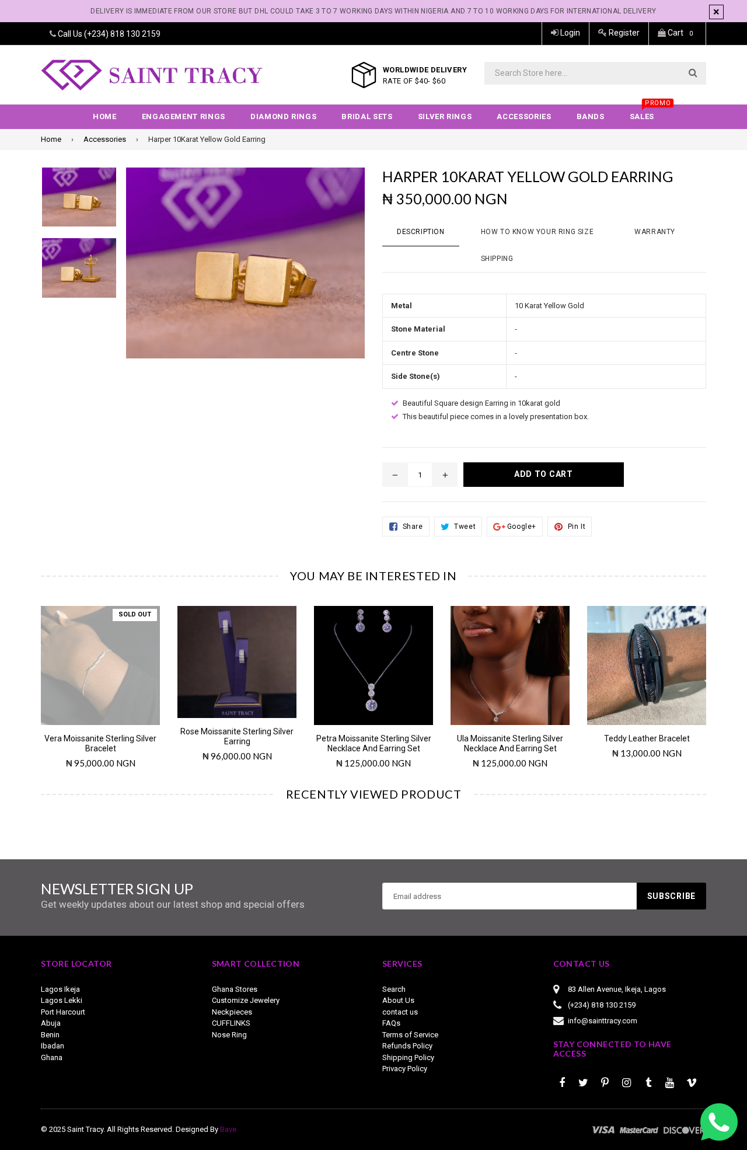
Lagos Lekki (61, 1000)
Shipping (497, 259)
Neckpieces (232, 1012)
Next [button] (722, 675)
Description (421, 232)
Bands (591, 116)
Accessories (524, 116)
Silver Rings (445, 116)
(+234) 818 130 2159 (122, 34)
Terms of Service (410, 1034)
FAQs (391, 1023)
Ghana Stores (234, 989)
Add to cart (237, 653)
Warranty (654, 232)
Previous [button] (25, 675)
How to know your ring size (537, 232)
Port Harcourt (63, 1012)
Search (394, 989)
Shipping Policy (408, 1057)
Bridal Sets (366, 116)
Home (105, 116)
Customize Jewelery (246, 1000)
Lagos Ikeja (60, 989)
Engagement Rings (183, 116)
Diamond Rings (283, 116)
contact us (400, 1012)
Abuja (51, 1023)
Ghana (51, 1057)
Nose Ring (229, 1034)
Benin (50, 1034)
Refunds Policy (407, 1045)
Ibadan (52, 1045)
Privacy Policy (404, 1068)
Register (623, 32)
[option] (91, 692)
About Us (398, 1000)
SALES (648, 112)
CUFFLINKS (231, 1023)
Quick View (100, 660)
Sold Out (134, 614)
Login (569, 32)
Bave (228, 1129)
